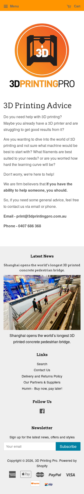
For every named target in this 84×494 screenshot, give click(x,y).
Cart (76, 6)
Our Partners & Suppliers (42, 382)
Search (42, 363)
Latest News (42, 256)
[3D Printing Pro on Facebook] (42, 411)
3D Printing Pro (46, 460)
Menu (14, 6)
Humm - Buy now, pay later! (42, 388)
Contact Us (42, 369)
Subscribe (68, 446)
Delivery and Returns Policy (42, 376)
